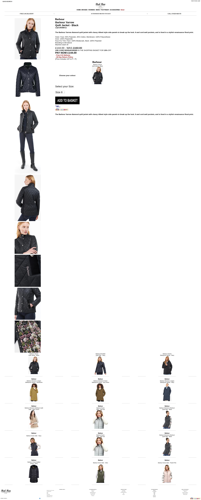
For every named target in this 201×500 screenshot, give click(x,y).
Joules (154, 492)
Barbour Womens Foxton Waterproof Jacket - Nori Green (100, 381)
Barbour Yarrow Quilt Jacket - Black (97, 65)
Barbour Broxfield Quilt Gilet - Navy (100, 354)
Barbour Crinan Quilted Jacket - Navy (34, 462)
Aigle (154, 493)
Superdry (154, 496)
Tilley (154, 494)
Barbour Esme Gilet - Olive (100, 462)
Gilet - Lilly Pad (100, 409)
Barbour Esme (100, 408)
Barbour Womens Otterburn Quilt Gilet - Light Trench (34, 408)
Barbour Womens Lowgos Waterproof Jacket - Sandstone (33, 381)
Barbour (154, 490)
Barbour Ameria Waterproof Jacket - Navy (167, 354)
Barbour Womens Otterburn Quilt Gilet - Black (167, 408)
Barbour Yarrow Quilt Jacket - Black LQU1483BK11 (100, 16)
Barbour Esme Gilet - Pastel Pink (167, 462)
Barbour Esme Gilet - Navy (33, 435)
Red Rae (154, 495)
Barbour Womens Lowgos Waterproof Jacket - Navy (167, 381)
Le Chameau (154, 491)
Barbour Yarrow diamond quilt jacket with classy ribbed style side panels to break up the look (96, 32)
